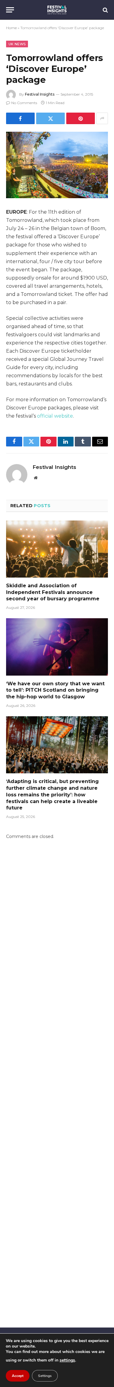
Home (11, 27)
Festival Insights (39, 94)
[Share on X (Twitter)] (50, 118)
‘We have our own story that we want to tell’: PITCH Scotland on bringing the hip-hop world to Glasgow (55, 690)
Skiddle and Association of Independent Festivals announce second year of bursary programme (52, 592)
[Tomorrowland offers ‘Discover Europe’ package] (57, 165)
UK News (17, 44)
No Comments (24, 102)
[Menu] (10, 10)
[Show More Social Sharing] (102, 118)
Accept (17, 1375)
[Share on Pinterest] (80, 118)
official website (55, 416)
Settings (45, 1375)
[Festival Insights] (57, 10)
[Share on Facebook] (20, 118)
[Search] (105, 10)
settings (67, 1360)
